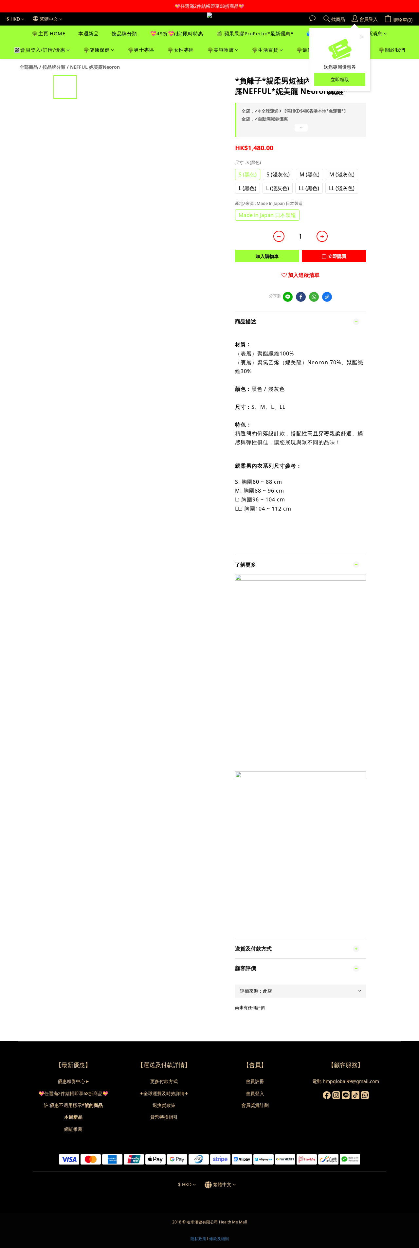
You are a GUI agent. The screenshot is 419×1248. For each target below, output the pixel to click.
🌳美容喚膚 (220, 50)
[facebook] (301, 297)
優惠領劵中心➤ (73, 1081)
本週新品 (88, 33)
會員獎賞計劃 (255, 1105)
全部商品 (29, 67)
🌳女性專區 (180, 50)
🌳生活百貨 (265, 50)
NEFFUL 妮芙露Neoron (95, 67)
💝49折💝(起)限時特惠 (176, 33)
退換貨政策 (164, 1105)
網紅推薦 (73, 1129)
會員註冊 (255, 1081)
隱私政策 (198, 1238)
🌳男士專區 (141, 50)
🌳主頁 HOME (48, 33)
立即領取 (340, 79)
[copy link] (327, 297)
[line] (288, 297)
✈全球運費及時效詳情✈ (164, 1093)
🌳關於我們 (391, 50)
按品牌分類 (124, 33)
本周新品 (73, 1117)
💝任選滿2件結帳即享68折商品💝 (73, 1093)
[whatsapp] (314, 297)
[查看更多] (300, 130)
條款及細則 (219, 1238)
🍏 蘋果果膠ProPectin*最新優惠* (255, 33)
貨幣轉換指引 (164, 1117)
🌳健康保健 (96, 50)
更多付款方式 (164, 1081)
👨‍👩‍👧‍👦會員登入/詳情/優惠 (39, 50)
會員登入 (255, 1093)
